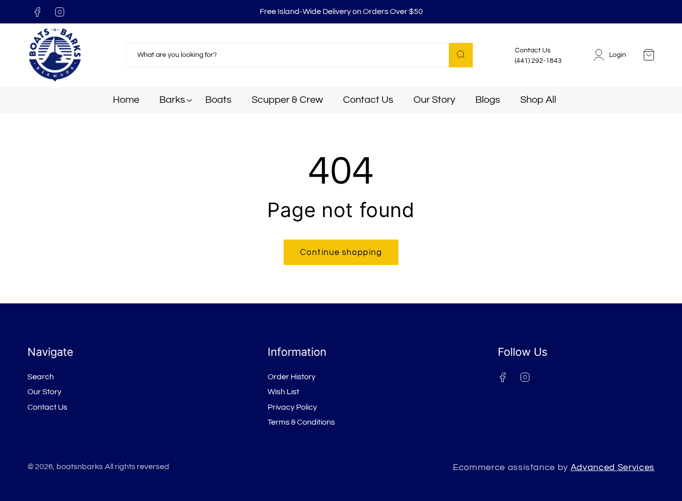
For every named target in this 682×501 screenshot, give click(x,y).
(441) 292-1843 (538, 60)
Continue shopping (341, 252)
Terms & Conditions (301, 422)
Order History (292, 377)
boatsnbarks (79, 467)
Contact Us (47, 407)
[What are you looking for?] (461, 55)
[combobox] (299, 55)
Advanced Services (613, 467)
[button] (172, 100)
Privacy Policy (292, 407)
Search (40, 377)
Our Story (44, 392)
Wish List (283, 392)
